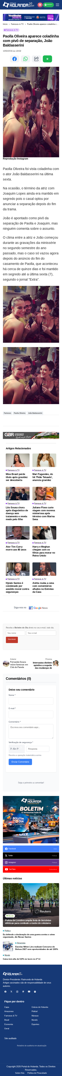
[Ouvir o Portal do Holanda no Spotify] (47, 58)
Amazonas (9, 1011)
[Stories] (40, 5)
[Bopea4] (18, 5)
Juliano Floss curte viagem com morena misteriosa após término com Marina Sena (43, 513)
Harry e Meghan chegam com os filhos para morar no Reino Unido (43, 551)
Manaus (35, 1015)
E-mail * (12, 708)
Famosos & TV (17, 24)
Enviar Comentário (20, 762)
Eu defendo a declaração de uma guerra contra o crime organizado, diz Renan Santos (29, 935)
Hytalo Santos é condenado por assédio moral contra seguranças (17, 587)
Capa (6, 1007)
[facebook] (5, 991)
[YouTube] (29, 991)
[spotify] (34, 991)
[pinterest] (23, 991)
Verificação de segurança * (21, 742)
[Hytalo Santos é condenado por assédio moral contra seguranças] (18, 569)
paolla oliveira (19, 413)
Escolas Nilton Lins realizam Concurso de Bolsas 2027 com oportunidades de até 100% (36, 948)
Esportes (35, 1024)
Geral (6, 1028)
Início (5, 24)
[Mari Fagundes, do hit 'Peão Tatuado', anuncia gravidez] (44, 460)
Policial (34, 1011)
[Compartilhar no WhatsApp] (25, 58)
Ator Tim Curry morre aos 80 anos (16, 548)
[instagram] (17, 991)
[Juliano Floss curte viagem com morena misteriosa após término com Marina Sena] (44, 493)
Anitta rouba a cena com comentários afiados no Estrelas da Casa (43, 587)
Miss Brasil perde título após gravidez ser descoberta (17, 477)
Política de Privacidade (37, 1073)
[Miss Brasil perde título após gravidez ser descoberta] (18, 460)
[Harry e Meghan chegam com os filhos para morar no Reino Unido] (44, 533)
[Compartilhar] (36, 58)
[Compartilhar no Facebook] (14, 58)
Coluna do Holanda (40, 1007)
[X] (11, 991)
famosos (7, 413)
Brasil (6, 1020)
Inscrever (12, 639)
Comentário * (15, 722)
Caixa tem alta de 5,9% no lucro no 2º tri (21, 959)
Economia (8, 1024)
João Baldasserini (35, 413)
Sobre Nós (19, 1073)
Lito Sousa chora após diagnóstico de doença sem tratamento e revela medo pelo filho (17, 513)
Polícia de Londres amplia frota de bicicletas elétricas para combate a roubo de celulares (28, 921)
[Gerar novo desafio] (21, 749)
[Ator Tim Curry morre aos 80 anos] (18, 533)
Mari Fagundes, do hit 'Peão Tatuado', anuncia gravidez (42, 477)
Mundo (35, 1020)
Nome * (12, 695)
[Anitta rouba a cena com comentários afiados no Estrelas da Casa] (44, 569)
